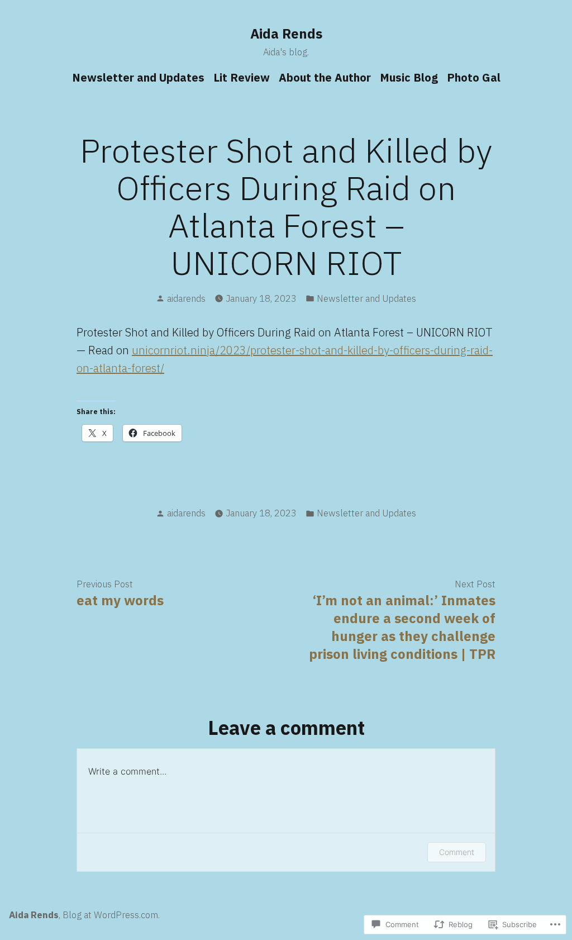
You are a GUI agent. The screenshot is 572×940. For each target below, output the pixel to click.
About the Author (325, 77)
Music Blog (409, 77)
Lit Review (241, 77)
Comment (456, 852)
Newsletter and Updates (138, 77)
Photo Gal (473, 77)
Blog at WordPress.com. (111, 915)
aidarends (186, 298)
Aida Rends (286, 33)
